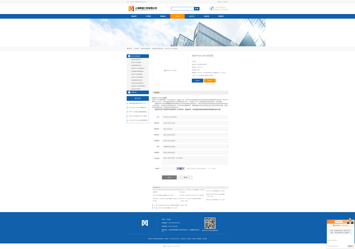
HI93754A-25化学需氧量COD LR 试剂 (215, 191)
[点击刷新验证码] (180, 168)
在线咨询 (206, 16)
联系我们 (225, 1)
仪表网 (194, 238)
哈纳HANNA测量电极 (136, 74)
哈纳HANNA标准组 (136, 62)
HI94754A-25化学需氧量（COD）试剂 (215, 199)
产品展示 (177, 16)
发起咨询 (350, 246)
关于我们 (148, 16)
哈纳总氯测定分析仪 (136, 65)
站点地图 (204, 238)
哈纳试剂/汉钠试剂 (157, 48)
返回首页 (220, 1)
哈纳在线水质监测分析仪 (137, 83)
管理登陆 (199, 238)
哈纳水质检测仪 (145, 48)
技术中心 (192, 16)
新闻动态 (163, 16)
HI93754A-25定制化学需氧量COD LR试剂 (163, 195)
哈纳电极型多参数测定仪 (137, 71)
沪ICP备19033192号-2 (175, 238)
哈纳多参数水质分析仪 (136, 80)
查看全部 (133, 92)
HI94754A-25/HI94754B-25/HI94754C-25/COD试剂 (192, 195)
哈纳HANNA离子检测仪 (137, 77)
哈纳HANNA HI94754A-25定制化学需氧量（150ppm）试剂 (172, 205)
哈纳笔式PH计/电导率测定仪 (138, 86)
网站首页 (134, 16)
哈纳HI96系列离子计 (136, 59)
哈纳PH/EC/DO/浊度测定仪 (137, 68)
